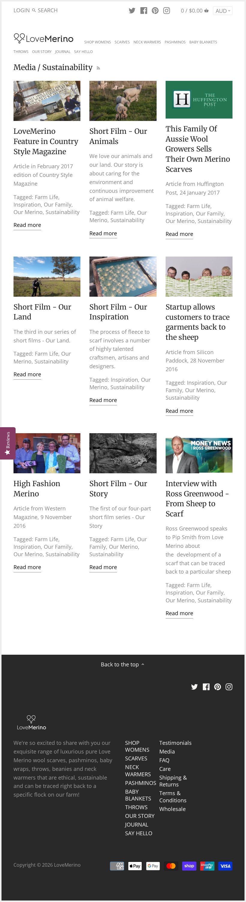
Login (22, 10)
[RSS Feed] (97, 67)
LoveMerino (67, 865)
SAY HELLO (138, 833)
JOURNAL (136, 824)
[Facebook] (143, 10)
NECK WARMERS (138, 770)
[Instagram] (166, 10)
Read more (27, 224)
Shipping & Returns (173, 781)
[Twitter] (132, 10)
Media (167, 751)
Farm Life (46, 197)
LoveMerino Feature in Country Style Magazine (46, 141)
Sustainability (63, 212)
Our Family (57, 204)
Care (165, 768)
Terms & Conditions (173, 796)
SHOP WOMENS (137, 746)
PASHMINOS (140, 782)
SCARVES (136, 758)
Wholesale (172, 808)
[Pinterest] (155, 10)
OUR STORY (139, 815)
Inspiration (27, 204)
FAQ (164, 760)
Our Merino (28, 212)
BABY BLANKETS (138, 795)
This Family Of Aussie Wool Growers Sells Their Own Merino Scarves (198, 149)
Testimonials (175, 742)
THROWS (136, 807)
